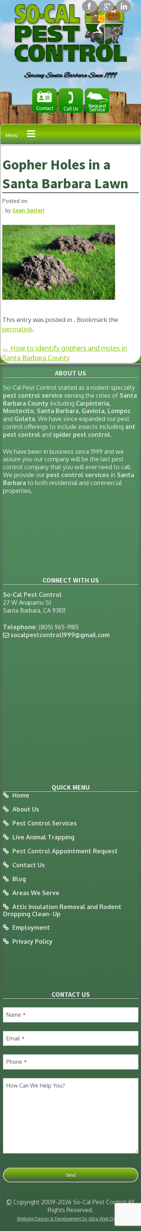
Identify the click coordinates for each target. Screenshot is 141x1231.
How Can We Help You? (35, 1085)
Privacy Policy (32, 941)
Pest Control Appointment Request (65, 851)
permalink (17, 329)
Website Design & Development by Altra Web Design (70, 1219)
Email (15, 1038)
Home (20, 795)
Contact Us (28, 865)
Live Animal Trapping (43, 837)
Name (16, 1014)
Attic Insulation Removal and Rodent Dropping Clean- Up (62, 910)
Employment (31, 927)
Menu (12, 135)
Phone (16, 1061)
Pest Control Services (44, 823)
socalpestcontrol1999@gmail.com (60, 635)
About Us (25, 809)
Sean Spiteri (28, 210)
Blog (19, 879)
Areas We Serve (35, 893)
